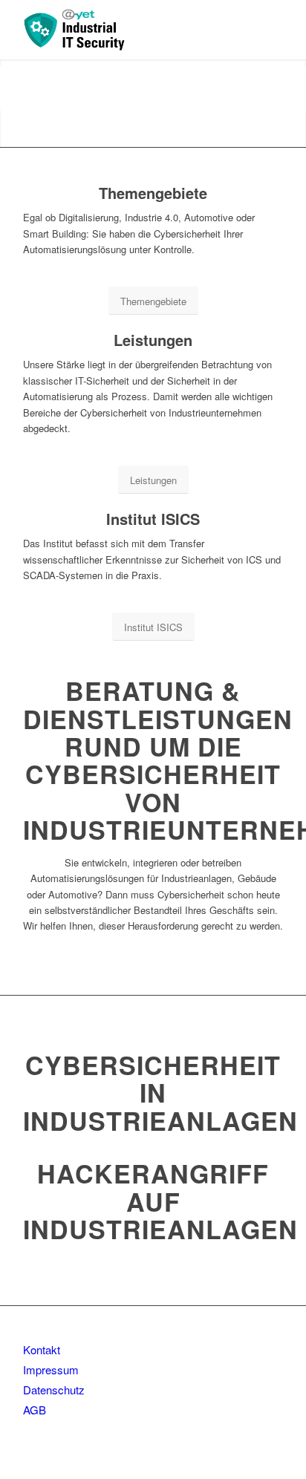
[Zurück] (13, 88)
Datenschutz (54, 1389)
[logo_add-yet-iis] (127, 29)
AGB (34, 1409)
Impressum (51, 1369)
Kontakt (41, 1349)
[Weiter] (293, 88)
